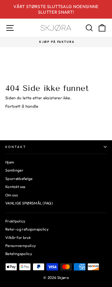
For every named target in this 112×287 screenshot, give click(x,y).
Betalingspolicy (18, 253)
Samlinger (14, 170)
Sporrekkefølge (19, 178)
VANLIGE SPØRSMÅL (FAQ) (29, 203)
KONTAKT (15, 147)
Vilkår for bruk (18, 237)
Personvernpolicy (20, 245)
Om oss (11, 195)
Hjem (9, 162)
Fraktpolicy (15, 221)
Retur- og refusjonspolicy (27, 229)
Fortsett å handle (21, 106)
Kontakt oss (15, 186)
